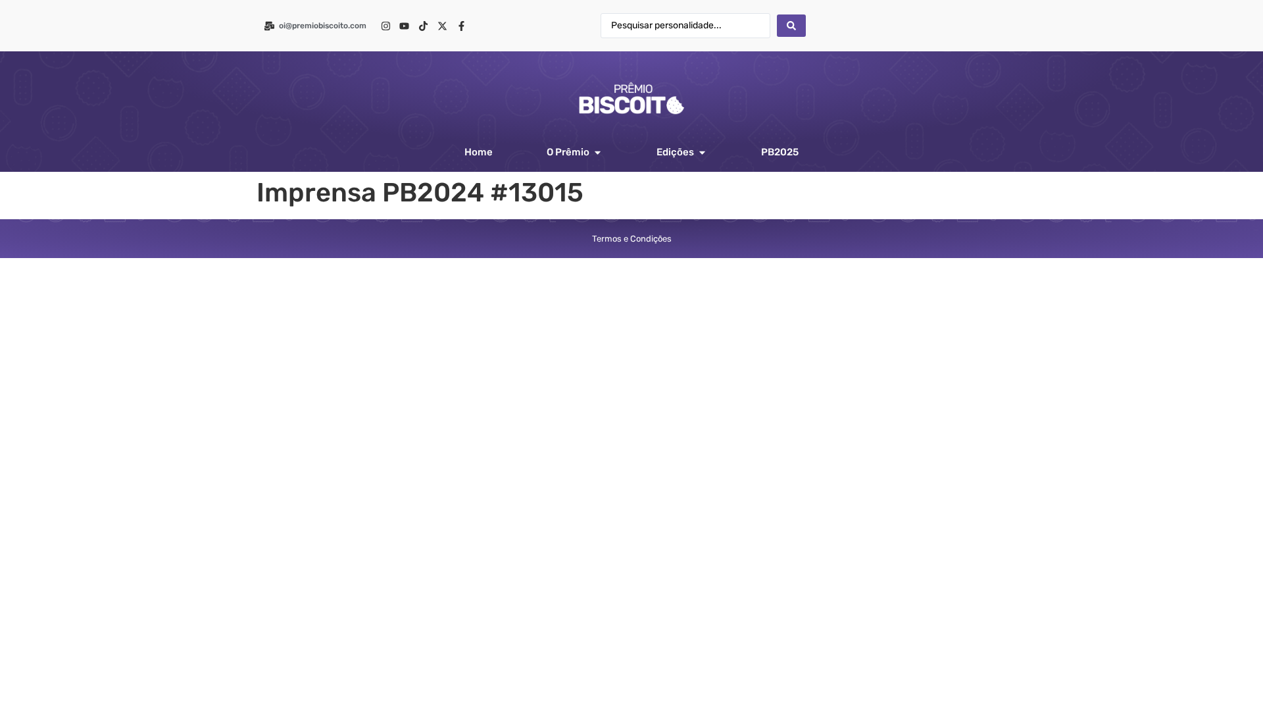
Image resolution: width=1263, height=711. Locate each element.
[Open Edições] (702, 152)
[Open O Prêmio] (598, 152)
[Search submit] (791, 25)
